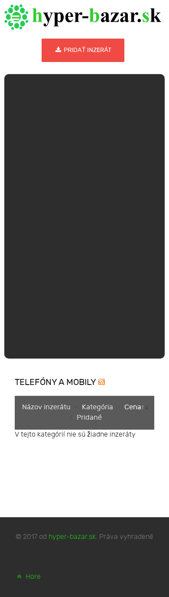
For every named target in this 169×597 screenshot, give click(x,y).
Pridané (89, 418)
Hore (32, 577)
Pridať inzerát (86, 50)
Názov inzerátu (47, 407)
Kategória (98, 407)
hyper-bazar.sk (72, 537)
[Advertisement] (84, 215)
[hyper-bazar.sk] (82, 17)
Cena (132, 407)
